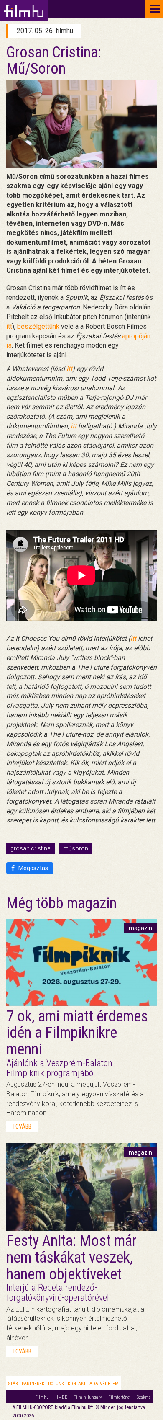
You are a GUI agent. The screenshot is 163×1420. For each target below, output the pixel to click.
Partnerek (33, 1383)
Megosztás (32, 868)
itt (9, 326)
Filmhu (42, 1397)
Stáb (13, 1383)
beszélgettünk (39, 326)
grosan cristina (30, 848)
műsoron (75, 848)
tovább (22, 1126)
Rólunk (56, 1383)
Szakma (144, 1397)
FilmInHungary (88, 1397)
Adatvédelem (104, 1383)
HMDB (61, 1397)
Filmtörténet (119, 1397)
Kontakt (77, 1383)
